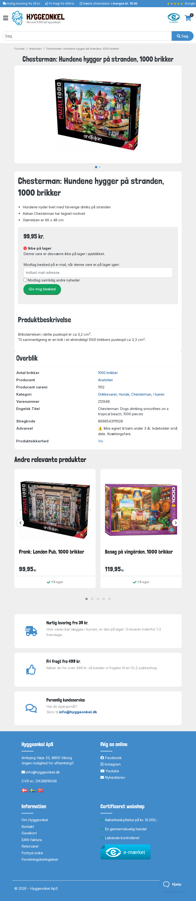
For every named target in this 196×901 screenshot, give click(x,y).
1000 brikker (108, 372)
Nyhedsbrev (114, 777)
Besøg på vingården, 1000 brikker (139, 552)
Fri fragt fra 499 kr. (62, 3)
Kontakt (28, 826)
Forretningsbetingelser (40, 859)
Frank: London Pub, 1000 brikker (51, 552)
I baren (158, 394)
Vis (100, 441)
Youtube (111, 771)
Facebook (113, 757)
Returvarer (30, 846)
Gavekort (29, 833)
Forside (19, 48)
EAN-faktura (32, 839)
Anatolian (35, 48)
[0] (188, 18)
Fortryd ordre (32, 853)
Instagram (112, 764)
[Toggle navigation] (5, 18)
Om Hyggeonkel (35, 820)
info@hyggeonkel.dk (78, 712)
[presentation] (20, 522)
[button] (86, 599)
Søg (184, 36)
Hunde (124, 394)
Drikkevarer (107, 394)
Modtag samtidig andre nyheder (53, 280)
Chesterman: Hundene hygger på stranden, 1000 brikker (82, 48)
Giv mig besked (42, 289)
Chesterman (141, 394)
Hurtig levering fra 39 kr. (23, 3)
